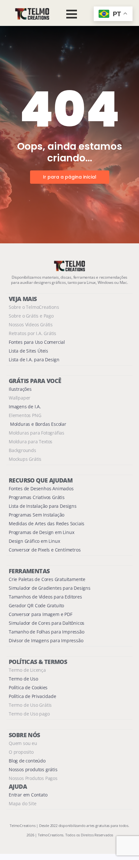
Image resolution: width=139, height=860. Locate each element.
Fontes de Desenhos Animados (41, 488)
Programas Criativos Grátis (37, 497)
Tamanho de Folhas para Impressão (46, 632)
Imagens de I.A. (25, 406)
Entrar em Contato (28, 795)
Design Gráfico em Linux (34, 541)
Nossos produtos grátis (33, 769)
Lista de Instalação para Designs (43, 506)
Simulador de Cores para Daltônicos (46, 623)
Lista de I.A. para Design (34, 359)
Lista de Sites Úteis (28, 351)
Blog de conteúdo (27, 761)
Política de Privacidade (32, 696)
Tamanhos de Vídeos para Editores (45, 597)
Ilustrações (20, 389)
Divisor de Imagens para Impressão (46, 640)
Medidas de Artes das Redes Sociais (46, 523)
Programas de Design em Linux (41, 532)
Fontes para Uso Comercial (37, 342)
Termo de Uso (23, 679)
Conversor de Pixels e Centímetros (44, 550)
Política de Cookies (28, 687)
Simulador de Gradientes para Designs (50, 588)
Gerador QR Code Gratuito (36, 605)
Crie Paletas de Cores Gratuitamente (47, 579)
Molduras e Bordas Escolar (37, 424)
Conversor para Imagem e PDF (40, 614)
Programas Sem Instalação (36, 515)
